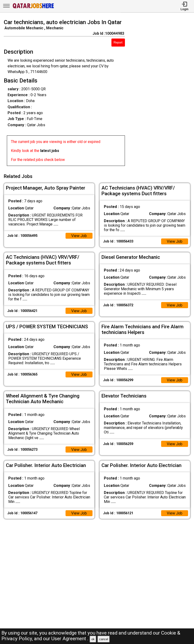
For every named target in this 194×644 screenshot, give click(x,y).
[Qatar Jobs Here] (33, 8)
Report (118, 42)
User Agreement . (69, 638)
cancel (103, 639)
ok (93, 639)
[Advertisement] (162, 93)
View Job (79, 235)
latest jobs (49, 150)
